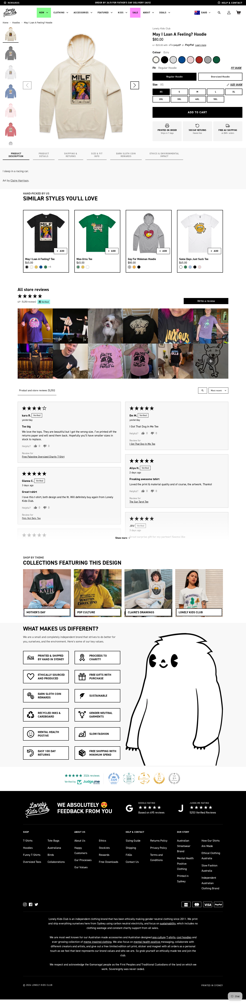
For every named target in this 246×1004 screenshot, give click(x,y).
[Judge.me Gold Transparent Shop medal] (144, 778)
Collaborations (56, 862)
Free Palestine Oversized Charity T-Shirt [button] (43, 456)
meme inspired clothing (97, 942)
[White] (87, 267)
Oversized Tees (32, 862)
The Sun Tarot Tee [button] (138, 501)
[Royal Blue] (181, 59)
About (146, 12)
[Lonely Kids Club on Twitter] (36, 904)
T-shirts (170, 937)
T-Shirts (27, 840)
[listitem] (35, 326)
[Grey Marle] (207, 59)
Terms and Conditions (156, 857)
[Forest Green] (216, 59)
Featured (103, 12)
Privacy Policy (158, 848)
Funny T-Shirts (31, 855)
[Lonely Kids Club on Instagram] (25, 904)
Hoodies (28, 848)
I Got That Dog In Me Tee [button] (142, 443)
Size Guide (236, 85)
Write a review (206, 301)
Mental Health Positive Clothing (185, 863)
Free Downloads (108, 862)
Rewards (104, 855)
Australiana (54, 848)
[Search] (219, 12)
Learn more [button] (200, 45)
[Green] (45, 267)
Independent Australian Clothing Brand (210, 883)
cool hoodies (184, 937)
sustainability (168, 923)
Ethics (102, 840)
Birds (51, 855)
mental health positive (147, 942)
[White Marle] (173, 59)
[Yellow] (36, 267)
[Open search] (202, 390)
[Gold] (134, 267)
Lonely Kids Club (161, 28)
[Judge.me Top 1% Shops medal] (159, 778)
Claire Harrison (19, 180)
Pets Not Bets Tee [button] (31, 518)
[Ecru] (156, 59)
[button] (134, 85)
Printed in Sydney (183, 878)
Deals (162, 12)
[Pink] (190, 59)
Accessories (81, 12)
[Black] (164, 59)
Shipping (131, 848)
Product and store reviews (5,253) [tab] (37, 390)
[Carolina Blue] (190, 267)
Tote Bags (53, 840)
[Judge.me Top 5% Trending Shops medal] (174, 778)
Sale (135, 12)
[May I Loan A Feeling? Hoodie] (11, 34)
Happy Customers (80, 850)
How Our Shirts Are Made (211, 843)
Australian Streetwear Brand (183, 846)
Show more (121, 538)
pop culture (159, 937)
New (41, 12)
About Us (79, 840)
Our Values (81, 867)
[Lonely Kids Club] (10, 12)
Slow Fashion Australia (209, 868)
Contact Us (132, 862)
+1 (49, 267)
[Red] (199, 59)
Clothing (58, 12)
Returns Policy (158, 840)
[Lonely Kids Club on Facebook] (30, 904)
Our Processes (82, 860)
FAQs (129, 855)
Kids (121, 12)
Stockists (104, 848)
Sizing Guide (133, 840)
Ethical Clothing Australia (211, 855)
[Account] (229, 12)
